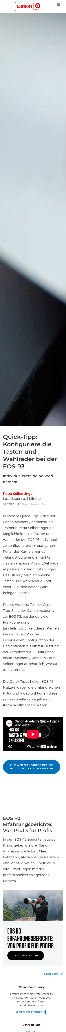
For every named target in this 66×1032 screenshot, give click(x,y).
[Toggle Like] (18, 504)
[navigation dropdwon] (59, 4)
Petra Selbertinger (18, 494)
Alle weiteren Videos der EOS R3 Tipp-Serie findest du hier (32, 767)
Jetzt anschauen (25, 955)
